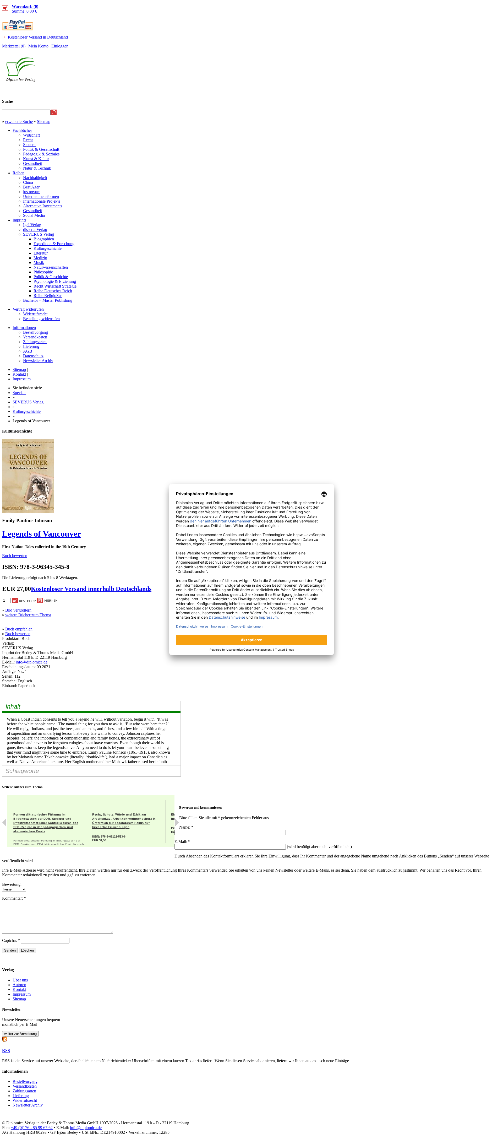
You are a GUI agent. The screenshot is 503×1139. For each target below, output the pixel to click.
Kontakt (19, 374)
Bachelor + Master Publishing (47, 300)
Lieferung (31, 346)
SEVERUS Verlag (38, 234)
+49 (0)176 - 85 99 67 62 (32, 1127)
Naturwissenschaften (51, 267)
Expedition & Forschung (54, 243)
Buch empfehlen (18, 629)
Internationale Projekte (41, 201)
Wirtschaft (31, 135)
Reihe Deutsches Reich (53, 291)
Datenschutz (33, 356)
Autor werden (462, 91)
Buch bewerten (14, 555)
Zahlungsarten (35, 341)
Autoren (19, 985)
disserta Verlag (35, 229)
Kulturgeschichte (48, 248)
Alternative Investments (42, 206)
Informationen (24, 327)
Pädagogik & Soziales (41, 154)
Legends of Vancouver (41, 533)
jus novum (31, 192)
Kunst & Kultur (36, 158)
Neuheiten (370, 91)
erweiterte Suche (19, 121)
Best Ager (31, 187)
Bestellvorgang (35, 332)
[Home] (20, 80)
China (28, 182)
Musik (39, 262)
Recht (28, 140)
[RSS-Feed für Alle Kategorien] (4, 1039)
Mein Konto (38, 46)
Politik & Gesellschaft (41, 149)
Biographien (44, 239)
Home (491, 91)
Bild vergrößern (18, 610)
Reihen (18, 173)
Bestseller (402, 91)
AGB (27, 351)
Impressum (22, 379)
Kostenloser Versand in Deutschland (38, 37)
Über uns (20, 980)
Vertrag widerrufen (28, 309)
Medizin (40, 258)
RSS (6, 1050)
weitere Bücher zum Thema (28, 615)
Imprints (19, 220)
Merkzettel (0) (13, 46)
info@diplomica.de (31, 662)
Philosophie (43, 272)
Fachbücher (22, 130)
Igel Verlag (32, 225)
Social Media (34, 215)
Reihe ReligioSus (48, 295)
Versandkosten (35, 337)
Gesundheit (32, 163)
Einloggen (59, 46)
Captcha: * (11, 940)
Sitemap (43, 121)
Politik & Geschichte (51, 276)
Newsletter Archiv (38, 360)
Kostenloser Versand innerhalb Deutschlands (91, 588)
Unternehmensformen (41, 196)
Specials (19, 392)
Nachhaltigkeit (35, 177)
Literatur (41, 253)
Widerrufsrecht (35, 314)
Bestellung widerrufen (41, 318)
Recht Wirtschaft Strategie (55, 286)
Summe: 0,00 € (25, 8)
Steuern (29, 144)
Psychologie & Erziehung (55, 281)
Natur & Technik (37, 168)
